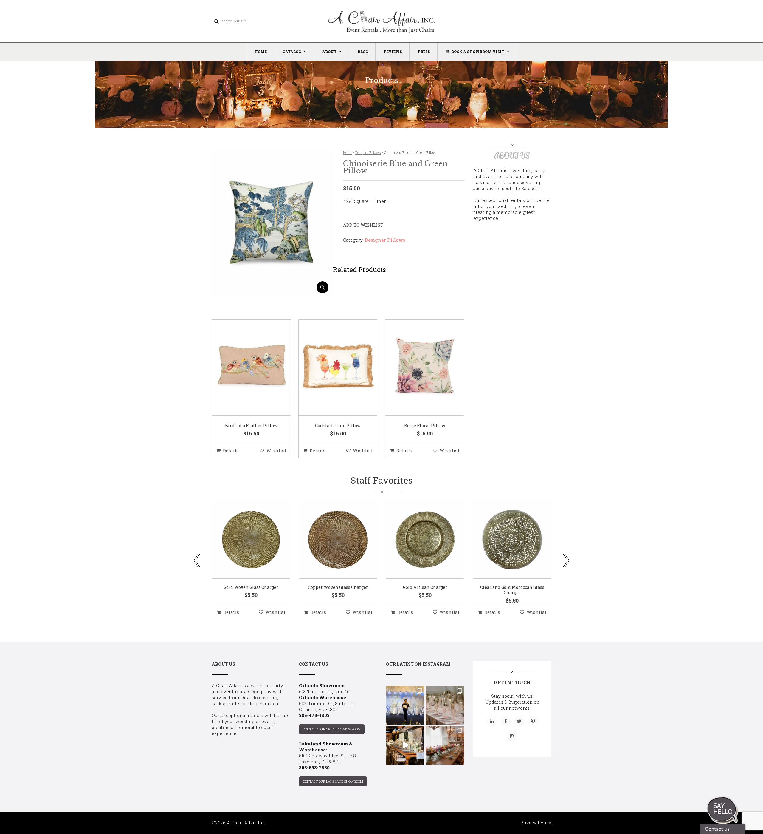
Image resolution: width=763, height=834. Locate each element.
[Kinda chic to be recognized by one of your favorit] (405, 705)
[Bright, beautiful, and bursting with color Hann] (445, 745)
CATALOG (292, 51)
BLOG (363, 51)
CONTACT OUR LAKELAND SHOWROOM (333, 781)
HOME (261, 51)
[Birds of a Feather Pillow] (244, 368)
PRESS (424, 51)
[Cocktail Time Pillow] (330, 368)
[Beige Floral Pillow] (417, 368)
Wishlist (276, 450)
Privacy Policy (535, 823)
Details (231, 450)
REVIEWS (393, 51)
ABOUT (329, 51)
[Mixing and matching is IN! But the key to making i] (405, 745)
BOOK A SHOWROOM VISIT (477, 51)
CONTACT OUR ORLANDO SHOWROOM (332, 729)
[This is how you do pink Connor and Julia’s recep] (445, 705)
